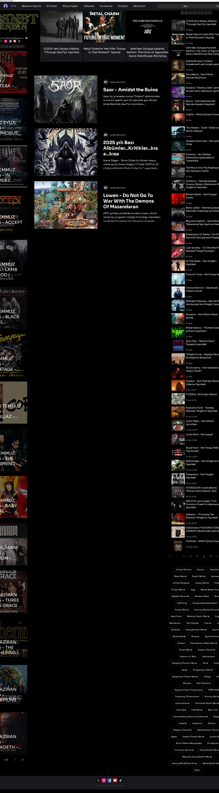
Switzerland (208, 656)
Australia (181, 709)
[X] (98, 780)
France (207, 623)
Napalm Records (180, 596)
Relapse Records (182, 729)
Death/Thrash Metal (193, 736)
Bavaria (187, 683)
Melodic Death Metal (198, 616)
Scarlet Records (206, 649)
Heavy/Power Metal (196, 629)
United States (183, 569)
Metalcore (175, 623)
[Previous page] (177, 556)
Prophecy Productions (187, 696)
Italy (193, 589)
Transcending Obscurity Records (190, 716)
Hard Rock (176, 616)
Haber (174, 736)
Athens (212, 723)
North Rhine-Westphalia (189, 743)
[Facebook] (10, 41)
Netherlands (179, 636)
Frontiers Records (184, 749)
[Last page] (22, 760)
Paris (197, 770)
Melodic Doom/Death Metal (197, 756)
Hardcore (197, 723)
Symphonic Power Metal (185, 676)
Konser (200, 569)
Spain (185, 669)
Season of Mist (188, 656)
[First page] (170, 556)
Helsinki (183, 723)
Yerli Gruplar (192, 623)
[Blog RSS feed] (26, 38)
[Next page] (15, 760)
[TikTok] (19, 41)
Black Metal (180, 576)
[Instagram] (5, 41)
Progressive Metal (203, 669)
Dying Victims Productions (189, 689)
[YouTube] (14, 41)
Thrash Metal (178, 589)
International (182, 703)
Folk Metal (196, 709)
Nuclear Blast (202, 596)
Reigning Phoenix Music (184, 663)
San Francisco (203, 683)
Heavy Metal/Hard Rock (184, 763)
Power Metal (182, 609)
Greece (195, 636)
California (182, 602)
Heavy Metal (202, 582)
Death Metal (199, 576)
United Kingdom (181, 582)
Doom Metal (185, 649)
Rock (205, 663)
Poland (181, 643)
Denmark (175, 629)
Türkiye (207, 676)
